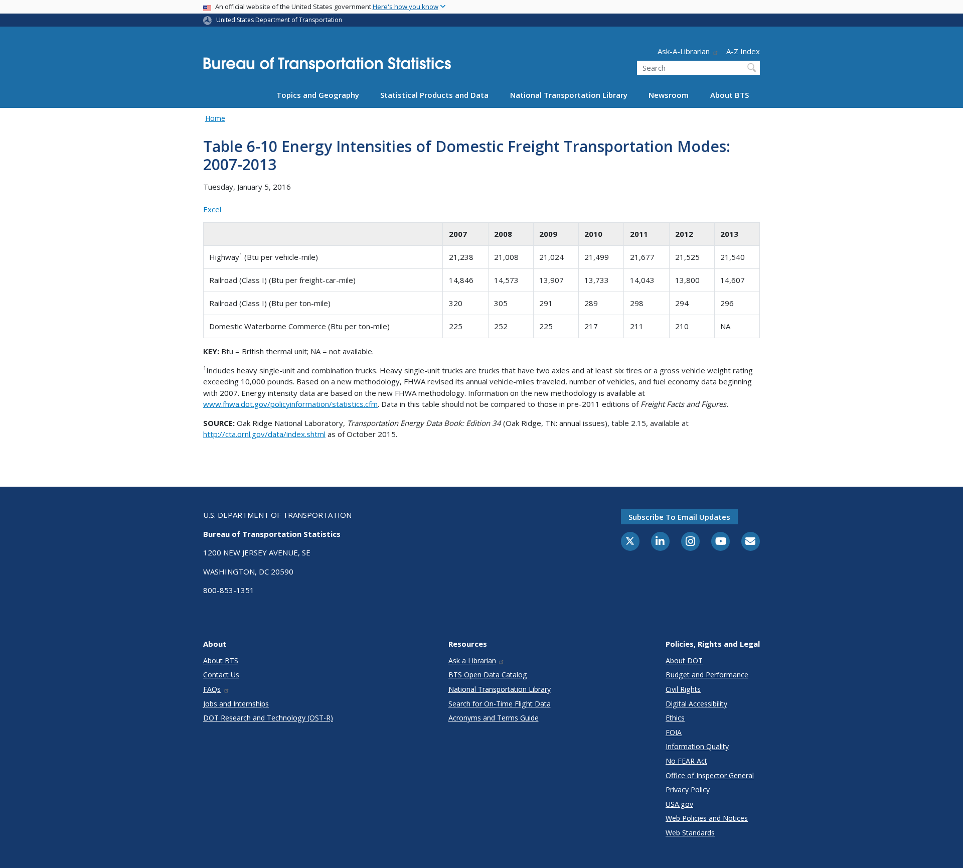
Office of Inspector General (710, 775)
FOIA (674, 732)
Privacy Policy (688, 789)
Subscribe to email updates (679, 517)
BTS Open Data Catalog (487, 674)
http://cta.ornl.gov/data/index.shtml (264, 434)
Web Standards (690, 832)
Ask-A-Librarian (684, 51)
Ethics (675, 717)
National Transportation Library (568, 95)
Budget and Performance (707, 674)
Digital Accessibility (696, 703)
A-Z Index (743, 51)
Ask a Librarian (472, 660)
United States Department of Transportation (279, 20)
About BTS (729, 95)
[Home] (327, 67)
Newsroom (669, 95)
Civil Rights (683, 689)
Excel (212, 209)
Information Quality (697, 746)
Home (215, 118)
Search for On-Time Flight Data (499, 703)
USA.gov (679, 804)
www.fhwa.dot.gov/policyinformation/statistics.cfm (290, 404)
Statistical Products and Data (434, 95)
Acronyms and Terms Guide (493, 717)
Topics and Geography (317, 95)
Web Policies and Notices (707, 818)
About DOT (684, 660)
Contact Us (221, 674)
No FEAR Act (686, 761)
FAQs (212, 689)
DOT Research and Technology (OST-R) (268, 717)
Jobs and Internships (236, 703)
